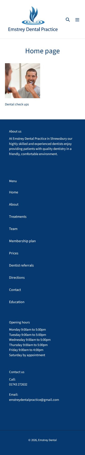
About (13, 204)
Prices (13, 253)
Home (13, 192)
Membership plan (22, 241)
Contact (15, 289)
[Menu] (77, 19)
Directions (17, 277)
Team (13, 228)
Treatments (18, 216)
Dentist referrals (21, 265)
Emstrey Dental (47, 440)
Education (16, 301)
